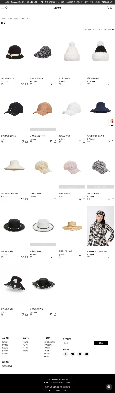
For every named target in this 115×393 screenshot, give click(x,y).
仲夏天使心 (47, 354)
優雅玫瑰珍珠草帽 (36, 309)
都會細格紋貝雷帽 (36, 78)
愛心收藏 (5, 348)
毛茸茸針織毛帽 (64, 78)
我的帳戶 (5, 342)
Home (4, 18)
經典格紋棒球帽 (36, 193)
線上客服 (5, 354)
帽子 (28, 18)
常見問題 (25, 342)
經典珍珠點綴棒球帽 (8, 136)
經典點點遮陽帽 (7, 309)
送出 (101, 343)
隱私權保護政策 (7, 366)
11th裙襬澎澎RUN (49, 342)
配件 (23, 18)
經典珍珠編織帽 (7, 251)
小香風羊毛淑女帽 (8, 78)
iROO (10, 18)
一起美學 (46, 351)
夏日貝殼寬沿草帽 (65, 251)
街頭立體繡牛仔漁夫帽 (95, 136)
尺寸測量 (25, 348)
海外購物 (25, 345)
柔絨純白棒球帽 (64, 136)
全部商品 (17, 18)
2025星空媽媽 (48, 345)
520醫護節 (47, 348)
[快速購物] (26, 84)
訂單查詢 (5, 345)
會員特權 (5, 351)
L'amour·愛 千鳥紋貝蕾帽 (97, 251)
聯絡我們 (25, 351)
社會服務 (46, 356)
